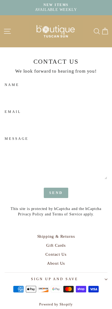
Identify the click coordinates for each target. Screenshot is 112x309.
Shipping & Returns (56, 236)
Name (12, 85)
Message (17, 139)
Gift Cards (56, 245)
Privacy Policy (31, 214)
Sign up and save (55, 279)
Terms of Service (67, 214)
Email (13, 112)
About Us (56, 263)
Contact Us (55, 254)
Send (56, 193)
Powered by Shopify (56, 304)
